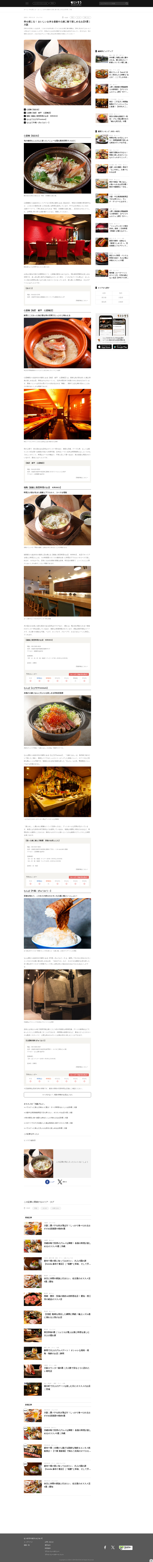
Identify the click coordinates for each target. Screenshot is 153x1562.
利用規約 (48, 1548)
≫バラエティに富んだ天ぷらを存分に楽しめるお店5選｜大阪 (45, 1128)
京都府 (120, 302)
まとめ (78, 17)
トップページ (28, 1542)
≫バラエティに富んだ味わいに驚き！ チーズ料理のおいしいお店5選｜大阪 (50, 1107)
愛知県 (104, 302)
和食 (72, 17)
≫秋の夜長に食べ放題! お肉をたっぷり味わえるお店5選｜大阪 (46, 1118)
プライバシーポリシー (52, 1551)
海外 (120, 293)
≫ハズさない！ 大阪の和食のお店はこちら (57, 1095)
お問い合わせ (49, 1542)
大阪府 (66, 17)
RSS (52, 3)
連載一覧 (27, 1545)
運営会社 (48, 1545)
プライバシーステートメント (54, 1554)
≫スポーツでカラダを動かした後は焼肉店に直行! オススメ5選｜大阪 (48, 1123)
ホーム (26, 9)
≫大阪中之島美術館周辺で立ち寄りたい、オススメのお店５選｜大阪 (48, 1112)
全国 (104, 293)
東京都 (104, 297)
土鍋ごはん (87, 17)
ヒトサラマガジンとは (40, 3)
